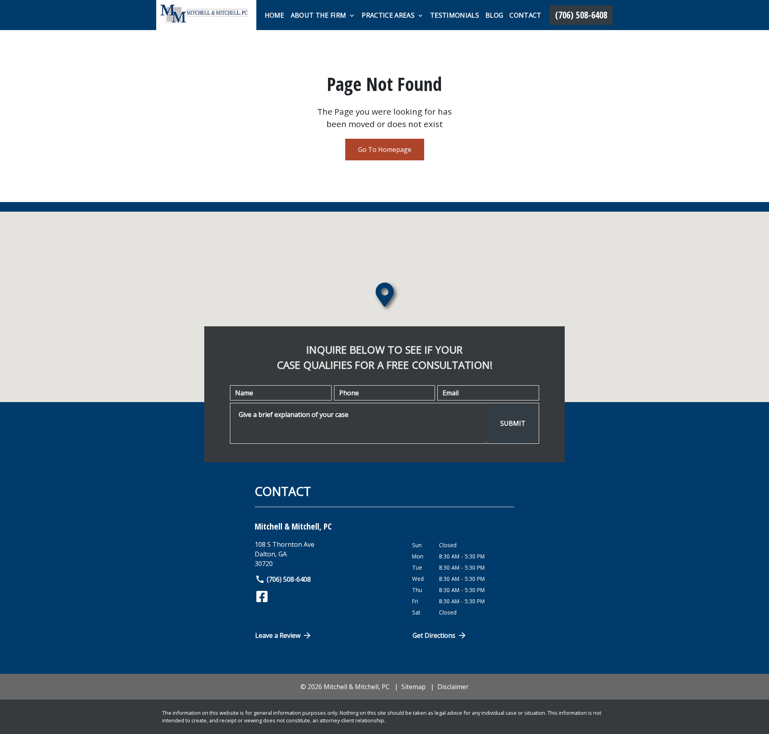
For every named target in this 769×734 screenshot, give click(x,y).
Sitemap (413, 686)
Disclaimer (453, 686)
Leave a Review (277, 635)
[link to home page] (206, 15)
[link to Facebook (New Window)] (262, 596)
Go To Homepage (384, 149)
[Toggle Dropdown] (351, 15)
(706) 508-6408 (289, 579)
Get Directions (434, 635)
